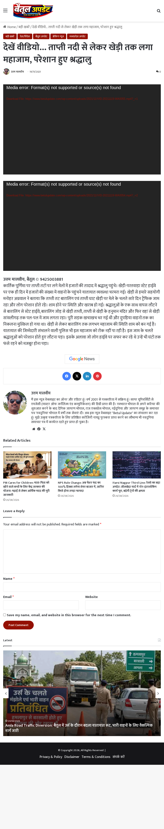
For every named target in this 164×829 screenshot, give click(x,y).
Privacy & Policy (51, 757)
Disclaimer (71, 757)
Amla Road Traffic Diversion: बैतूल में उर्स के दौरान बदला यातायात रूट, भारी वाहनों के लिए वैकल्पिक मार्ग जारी (79, 728)
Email (8, 597)
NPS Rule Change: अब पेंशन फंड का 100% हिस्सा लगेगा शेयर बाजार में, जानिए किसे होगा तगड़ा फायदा (81, 486)
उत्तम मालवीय (41, 393)
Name (9, 579)
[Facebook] (66, 376)
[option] (82, 693)
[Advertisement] (82, 54)
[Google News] (82, 359)
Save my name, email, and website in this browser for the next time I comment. (69, 615)
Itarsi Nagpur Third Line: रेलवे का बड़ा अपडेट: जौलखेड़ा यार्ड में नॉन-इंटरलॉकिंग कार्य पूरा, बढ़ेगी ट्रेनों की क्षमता (136, 486)
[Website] (33, 429)
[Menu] (5, 12)
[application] (82, 129)
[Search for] (159, 12)
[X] (77, 376)
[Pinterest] (97, 376)
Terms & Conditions (96, 757)
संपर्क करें (119, 757)
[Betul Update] (33, 11)
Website (91, 597)
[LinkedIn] (87, 376)
